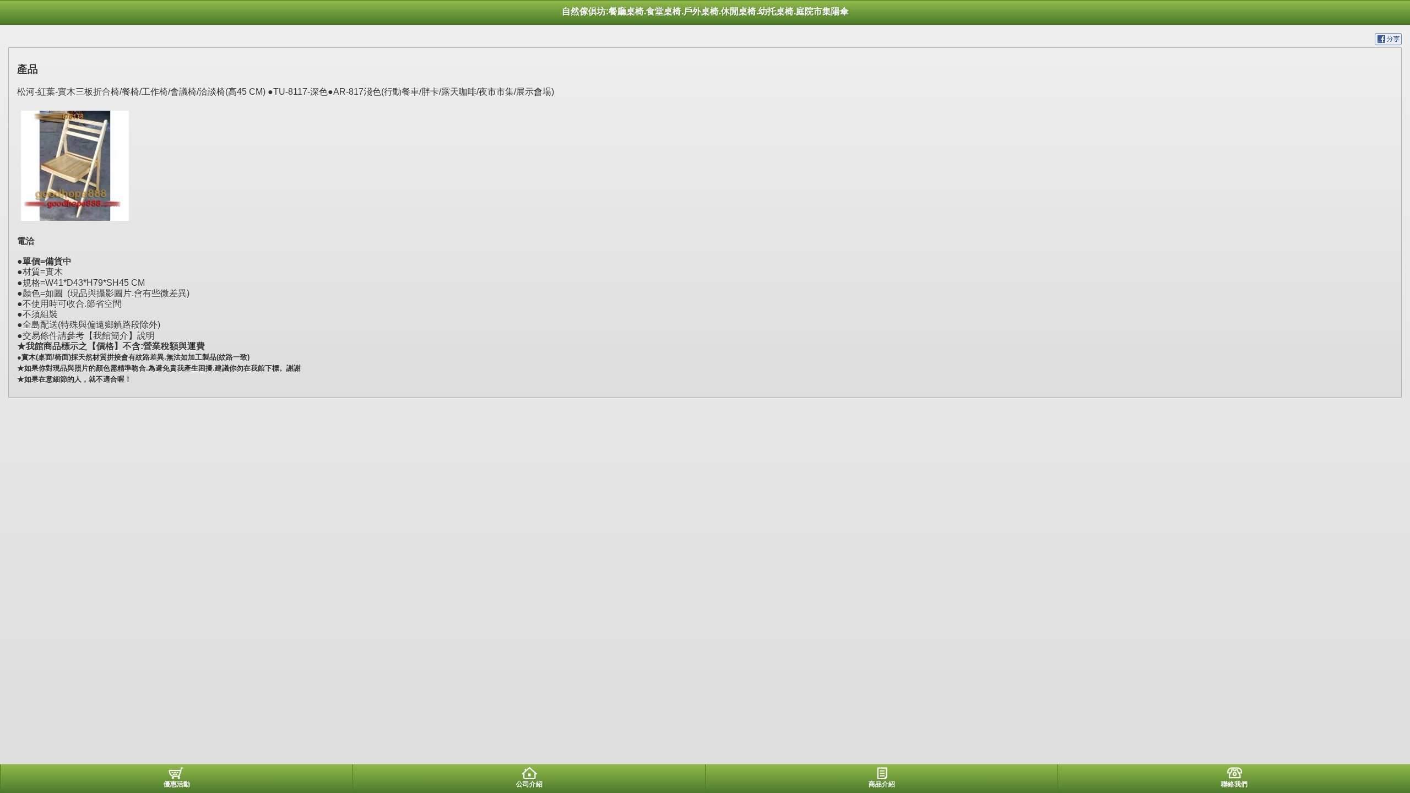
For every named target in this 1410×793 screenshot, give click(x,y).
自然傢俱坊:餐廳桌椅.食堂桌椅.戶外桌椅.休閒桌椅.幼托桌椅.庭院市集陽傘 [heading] (705, 11)
